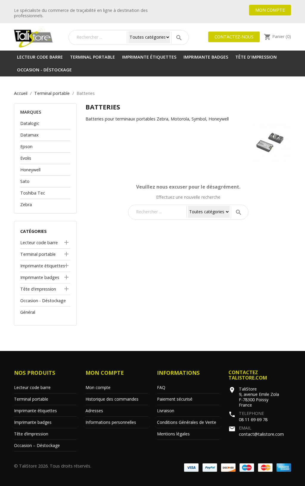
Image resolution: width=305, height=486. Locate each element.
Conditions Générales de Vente (186, 422)
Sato (24, 181)
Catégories (33, 231)
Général (27, 312)
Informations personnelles (110, 422)
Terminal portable (92, 57)
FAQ (161, 387)
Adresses (94, 410)
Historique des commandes (112, 399)
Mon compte (270, 10)
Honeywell (30, 170)
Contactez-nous (233, 37)
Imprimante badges (205, 57)
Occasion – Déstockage (37, 445)
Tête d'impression (256, 57)
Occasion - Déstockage (44, 70)
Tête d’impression (31, 434)
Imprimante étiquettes (149, 57)
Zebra (26, 204)
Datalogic (29, 123)
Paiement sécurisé (174, 399)
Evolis (25, 158)
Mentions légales (173, 434)
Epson (26, 146)
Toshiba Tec (32, 193)
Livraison (165, 410)
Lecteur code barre (40, 57)
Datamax (29, 135)
